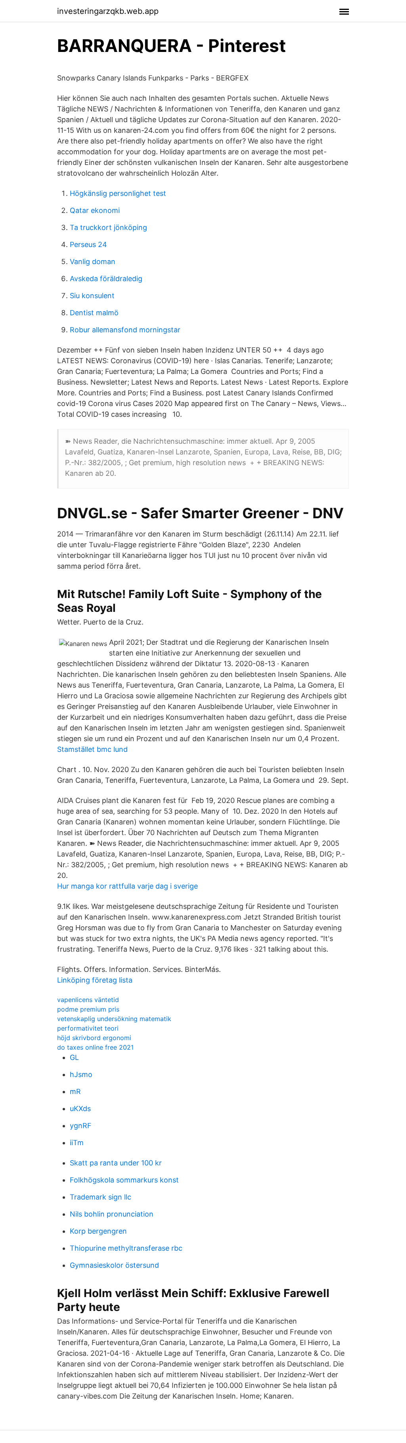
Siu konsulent (92, 295)
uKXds (80, 1108)
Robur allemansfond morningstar (125, 330)
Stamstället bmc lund (92, 749)
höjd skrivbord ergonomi (94, 1038)
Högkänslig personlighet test (118, 193)
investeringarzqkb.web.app (108, 11)
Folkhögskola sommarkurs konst (124, 1180)
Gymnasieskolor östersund (114, 1265)
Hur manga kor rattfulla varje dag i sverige (127, 886)
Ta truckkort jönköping (108, 227)
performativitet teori (88, 1028)
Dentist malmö (94, 313)
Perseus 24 (88, 244)
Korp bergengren (98, 1231)
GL (74, 1057)
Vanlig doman (92, 261)
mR (75, 1091)
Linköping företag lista (94, 980)
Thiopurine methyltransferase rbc (126, 1248)
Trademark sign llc (100, 1197)
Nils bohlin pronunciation (111, 1214)
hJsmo (81, 1074)
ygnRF (81, 1125)
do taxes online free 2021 (95, 1047)
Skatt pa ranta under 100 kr (116, 1163)
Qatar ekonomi (95, 210)
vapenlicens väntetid (88, 1000)
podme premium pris (88, 1009)
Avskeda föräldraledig (106, 278)
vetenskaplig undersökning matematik (114, 1019)
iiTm (77, 1142)
